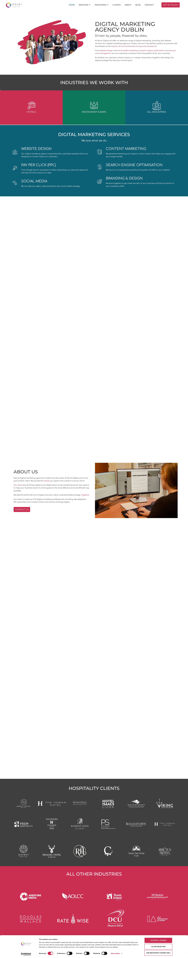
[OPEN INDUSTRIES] (108, 4)
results (47, 481)
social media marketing (127, 50)
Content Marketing (126, 149)
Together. (85, 495)
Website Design (36, 149)
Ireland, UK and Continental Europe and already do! (134, 46)
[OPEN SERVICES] (90, 4)
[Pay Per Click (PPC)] (14, 168)
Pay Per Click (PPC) (38, 165)
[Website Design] (14, 152)
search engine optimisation (153, 50)
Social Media (34, 181)
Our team (18, 485)
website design (106, 50)
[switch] (69, 953)
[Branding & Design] (99, 181)
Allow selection (158, 946)
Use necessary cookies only (158, 953)
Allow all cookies (158, 940)
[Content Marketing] (99, 152)
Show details (115, 953)
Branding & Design (124, 178)
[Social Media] (14, 183)
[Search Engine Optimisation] (99, 166)
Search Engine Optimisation (134, 165)
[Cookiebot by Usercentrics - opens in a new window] (26, 954)
